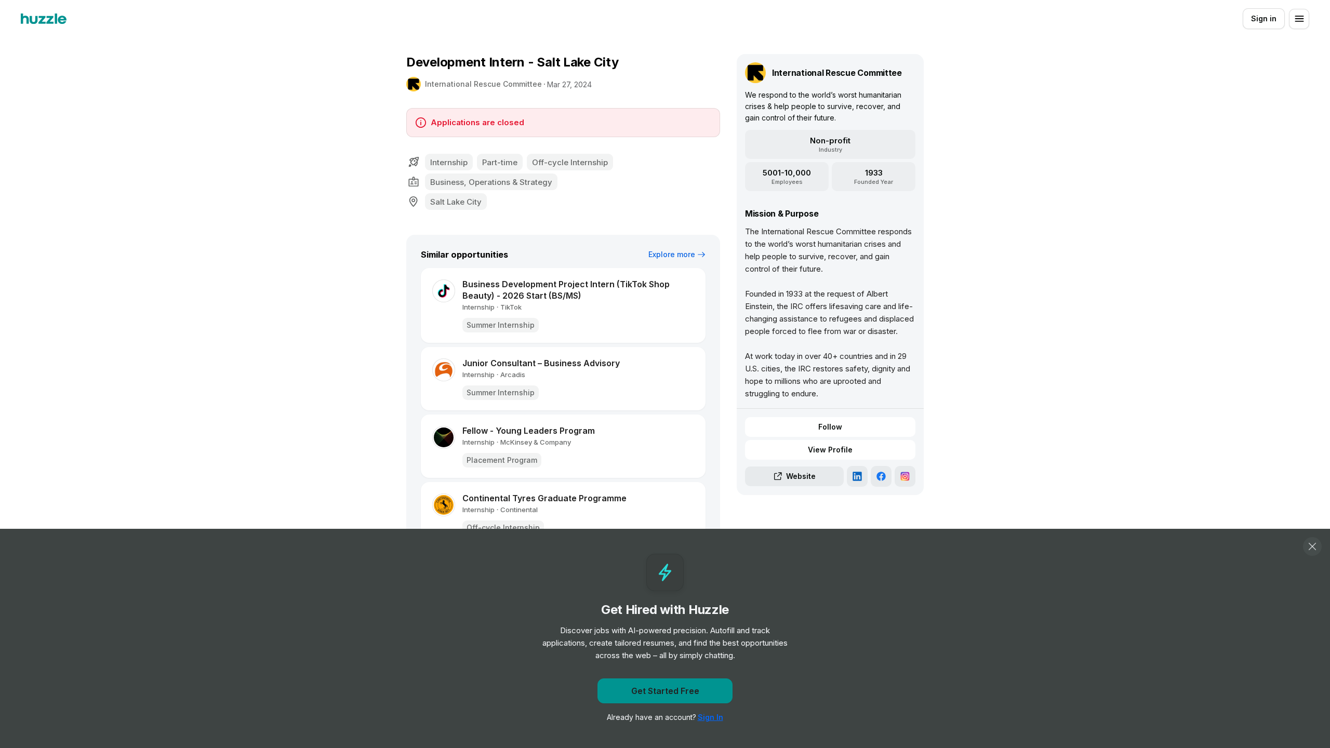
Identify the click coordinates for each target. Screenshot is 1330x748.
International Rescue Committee (483, 83)
